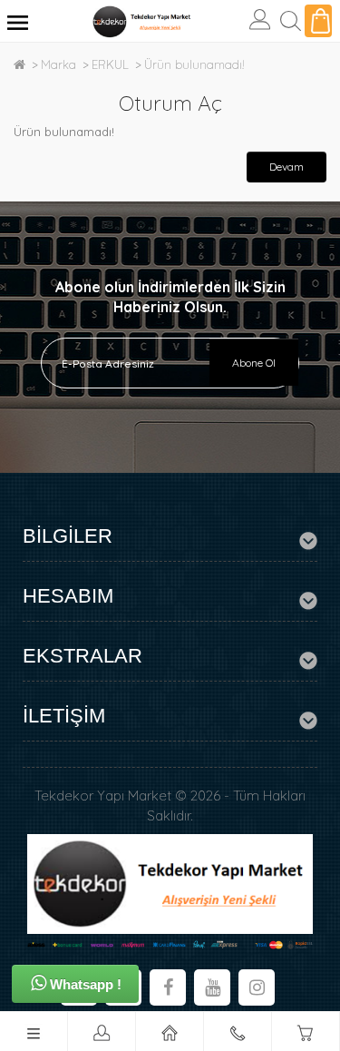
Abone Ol (254, 362)
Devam (286, 166)
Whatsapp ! (83, 984)
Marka (58, 64)
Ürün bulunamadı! (194, 64)
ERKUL (110, 64)
